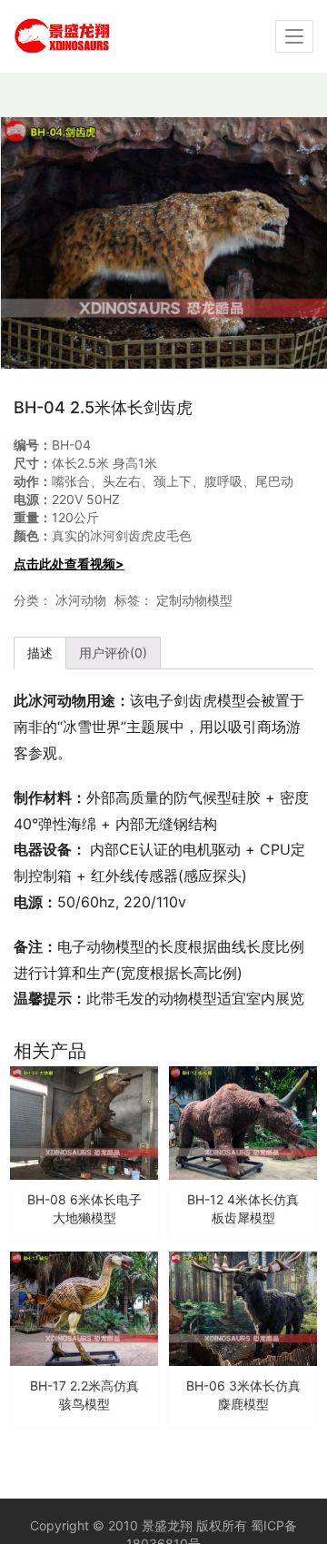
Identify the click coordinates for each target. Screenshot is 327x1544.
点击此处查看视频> (69, 563)
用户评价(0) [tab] (113, 652)
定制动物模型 (194, 600)
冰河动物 (80, 600)
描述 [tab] (40, 652)
